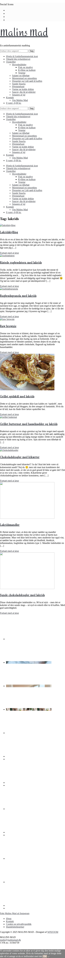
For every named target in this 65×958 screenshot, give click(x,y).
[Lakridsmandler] (27, 518)
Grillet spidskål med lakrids (17, 396)
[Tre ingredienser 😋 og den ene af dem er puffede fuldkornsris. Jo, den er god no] (28, 639)
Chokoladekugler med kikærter (19, 457)
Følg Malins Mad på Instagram (14, 913)
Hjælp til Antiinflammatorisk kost (22, 56)
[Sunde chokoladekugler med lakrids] (27, 588)
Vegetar (21, 73)
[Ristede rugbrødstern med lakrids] (7, 255)
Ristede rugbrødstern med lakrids (21, 262)
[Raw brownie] (7, 319)
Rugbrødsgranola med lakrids (18, 296)
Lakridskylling (9, 232)
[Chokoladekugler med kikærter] (9, 450)
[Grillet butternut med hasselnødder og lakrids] (8, 417)
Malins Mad (24, 33)
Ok (45, 956)
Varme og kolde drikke (23, 89)
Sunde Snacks (19, 83)
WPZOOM (52, 932)
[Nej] (48, 957)
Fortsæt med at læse (9, 253)
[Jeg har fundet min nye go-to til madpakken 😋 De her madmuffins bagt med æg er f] (28, 686)
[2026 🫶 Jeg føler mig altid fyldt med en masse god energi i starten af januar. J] (28, 756)
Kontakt (10, 97)
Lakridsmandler (10, 525)
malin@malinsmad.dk (10, 940)
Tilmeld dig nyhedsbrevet (18, 59)
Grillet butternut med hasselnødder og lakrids (28, 424)
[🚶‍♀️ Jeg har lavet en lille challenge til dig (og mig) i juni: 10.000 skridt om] (28, 882)
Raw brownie (8, 326)
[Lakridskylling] (7, 225)
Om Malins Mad (20, 100)
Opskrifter (11, 62)
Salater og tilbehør (20, 75)
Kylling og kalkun (27, 70)
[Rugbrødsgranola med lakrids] (9, 289)
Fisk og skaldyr (25, 67)
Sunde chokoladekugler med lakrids (22, 595)
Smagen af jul (18, 94)
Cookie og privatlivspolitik (18, 924)
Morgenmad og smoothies (24, 78)
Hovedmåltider (19, 64)
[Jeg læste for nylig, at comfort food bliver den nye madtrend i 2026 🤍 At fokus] (28, 733)
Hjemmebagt (18, 86)
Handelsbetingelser (15, 927)
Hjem (8, 918)
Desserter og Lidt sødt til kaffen (27, 81)
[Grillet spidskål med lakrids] (27, 389)
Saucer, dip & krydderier (24, 92)
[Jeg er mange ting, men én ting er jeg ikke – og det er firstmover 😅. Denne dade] (28, 782)
